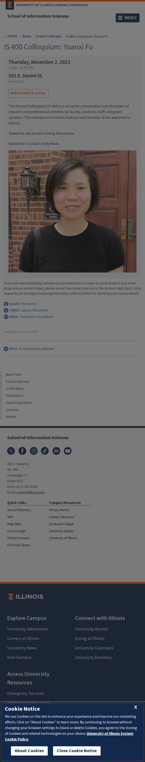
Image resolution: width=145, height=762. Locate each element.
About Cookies (29, 751)
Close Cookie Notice (77, 751)
